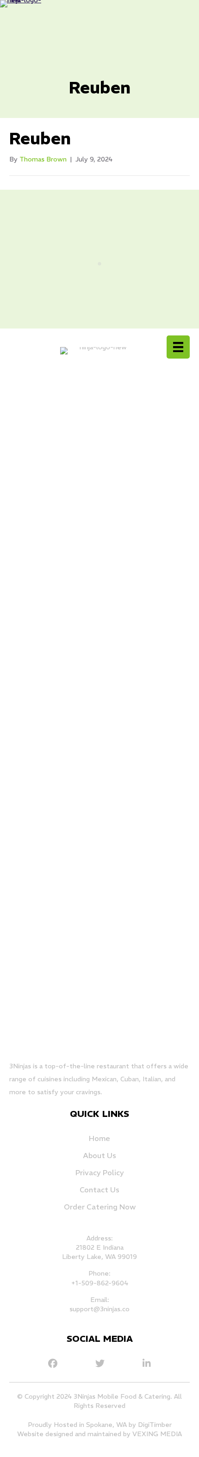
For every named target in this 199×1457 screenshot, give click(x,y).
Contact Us (99, 1189)
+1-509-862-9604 (99, 1283)
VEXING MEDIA (157, 1434)
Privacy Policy (99, 1172)
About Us (99, 1155)
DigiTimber (155, 1424)
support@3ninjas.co (99, 1309)
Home (99, 1138)
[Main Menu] (178, 347)
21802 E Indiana (100, 1247)
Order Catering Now (100, 1206)
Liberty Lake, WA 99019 (99, 1256)
